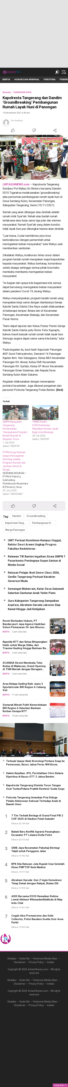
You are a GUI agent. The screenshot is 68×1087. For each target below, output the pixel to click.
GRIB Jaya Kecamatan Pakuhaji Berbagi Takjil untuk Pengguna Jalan (35, 849)
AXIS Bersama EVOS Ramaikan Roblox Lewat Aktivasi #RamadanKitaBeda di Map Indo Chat (36, 900)
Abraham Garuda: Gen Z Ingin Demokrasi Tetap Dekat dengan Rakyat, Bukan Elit (36, 882)
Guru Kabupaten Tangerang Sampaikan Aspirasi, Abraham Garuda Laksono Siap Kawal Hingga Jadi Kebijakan (34, 605)
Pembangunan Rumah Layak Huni (44, 523)
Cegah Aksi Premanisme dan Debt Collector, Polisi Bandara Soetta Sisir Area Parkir (37, 919)
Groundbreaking (36, 516)
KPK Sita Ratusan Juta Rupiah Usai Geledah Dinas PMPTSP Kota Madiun (38, 865)
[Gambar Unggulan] (34, 157)
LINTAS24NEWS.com (16, 184)
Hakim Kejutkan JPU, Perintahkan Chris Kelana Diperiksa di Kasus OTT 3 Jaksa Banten (34, 775)
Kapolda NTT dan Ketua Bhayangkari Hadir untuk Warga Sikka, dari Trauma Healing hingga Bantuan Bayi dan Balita (25, 646)
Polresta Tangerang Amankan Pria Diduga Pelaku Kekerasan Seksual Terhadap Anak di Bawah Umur (33, 801)
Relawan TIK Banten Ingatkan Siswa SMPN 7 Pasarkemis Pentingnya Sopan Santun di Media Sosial (36, 560)
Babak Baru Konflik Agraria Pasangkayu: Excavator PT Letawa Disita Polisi (35, 833)
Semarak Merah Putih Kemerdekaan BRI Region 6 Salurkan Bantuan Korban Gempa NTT (25, 708)
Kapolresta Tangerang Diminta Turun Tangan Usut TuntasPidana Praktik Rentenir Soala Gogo (35, 787)
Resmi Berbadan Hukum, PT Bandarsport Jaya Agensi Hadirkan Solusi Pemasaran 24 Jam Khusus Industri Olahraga (24, 625)
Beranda (7, 92)
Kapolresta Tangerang (17, 523)
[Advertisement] (34, 34)
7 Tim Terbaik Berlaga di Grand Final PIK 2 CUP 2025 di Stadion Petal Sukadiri (37, 817)
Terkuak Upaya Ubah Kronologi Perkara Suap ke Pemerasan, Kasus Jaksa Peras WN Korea (35, 762)
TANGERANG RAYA (22, 92)
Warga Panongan (15, 529)
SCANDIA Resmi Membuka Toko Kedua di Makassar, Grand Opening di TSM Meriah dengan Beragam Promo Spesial (24, 667)
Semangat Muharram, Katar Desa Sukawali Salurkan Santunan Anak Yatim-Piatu (36, 591)
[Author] (6, 122)
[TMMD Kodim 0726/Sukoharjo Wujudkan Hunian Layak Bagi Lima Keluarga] (45, 412)
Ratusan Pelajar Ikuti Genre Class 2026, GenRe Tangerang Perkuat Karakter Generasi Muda (33, 577)
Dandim (16, 516)
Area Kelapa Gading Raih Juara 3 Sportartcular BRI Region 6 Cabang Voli (24, 687)
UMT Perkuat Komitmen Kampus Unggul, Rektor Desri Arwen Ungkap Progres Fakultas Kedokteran (34, 544)
